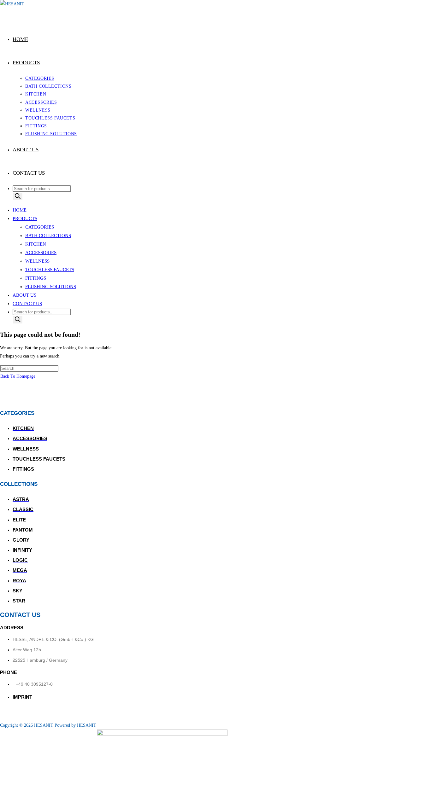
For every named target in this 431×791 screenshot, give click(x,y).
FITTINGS (35, 278)
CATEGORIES (39, 227)
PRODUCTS (25, 218)
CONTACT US (27, 303)
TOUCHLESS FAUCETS (49, 269)
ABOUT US (24, 295)
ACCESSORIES (40, 252)
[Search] (18, 197)
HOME (20, 209)
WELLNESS (37, 261)
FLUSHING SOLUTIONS (50, 286)
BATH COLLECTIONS (48, 235)
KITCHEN (35, 244)
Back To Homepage (17, 376)
